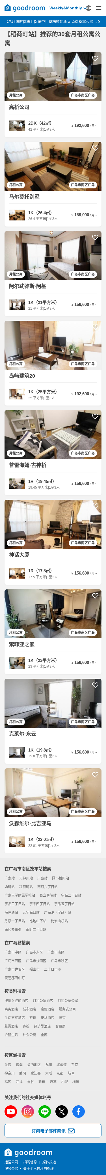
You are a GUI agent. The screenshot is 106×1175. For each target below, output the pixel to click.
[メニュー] (99, 8)
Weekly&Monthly (65, 8)
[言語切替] (88, 8)
